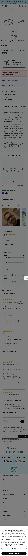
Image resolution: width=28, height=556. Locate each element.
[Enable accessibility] (26, 278)
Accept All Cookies (14, 553)
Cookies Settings (14, 548)
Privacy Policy (9, 545)
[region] (14, 541)
